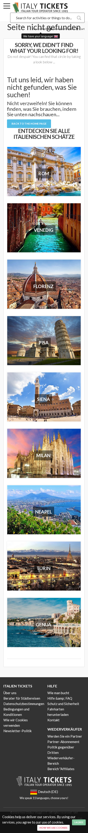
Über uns (9, 693)
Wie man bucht (58, 693)
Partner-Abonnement (63, 742)
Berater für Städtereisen (21, 698)
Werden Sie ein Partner (64, 736)
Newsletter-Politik (17, 731)
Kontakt (53, 720)
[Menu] (6, 6)
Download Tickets (64, 29)
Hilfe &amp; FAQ (59, 698)
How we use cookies (53, 827)
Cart (82, 29)
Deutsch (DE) (41, 29)
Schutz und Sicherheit (63, 704)
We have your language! (38, 36)
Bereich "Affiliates (60, 769)
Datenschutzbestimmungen (23, 704)
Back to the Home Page (29, 123)
